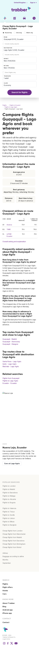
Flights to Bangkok (9, 525)
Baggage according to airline (13, 556)
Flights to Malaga (8, 496)
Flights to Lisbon (8, 518)
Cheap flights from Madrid (12, 537)
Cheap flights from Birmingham (13, 544)
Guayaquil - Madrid (9, 339)
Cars (4, 594)
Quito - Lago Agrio (9, 364)
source (4, 444)
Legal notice (6, 639)
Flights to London (9, 486)
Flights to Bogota (8, 503)
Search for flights (19, 92)
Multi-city (29, 32)
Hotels (5, 591)
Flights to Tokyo (8, 512)
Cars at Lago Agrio (12, 463)
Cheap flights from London (12, 531)
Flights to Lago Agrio (10, 381)
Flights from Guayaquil (10, 378)
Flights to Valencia (9, 508)
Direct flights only (10, 72)
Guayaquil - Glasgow (10, 344)
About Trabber (8, 603)
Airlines (5, 553)
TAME (9, 229)
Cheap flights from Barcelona (13, 541)
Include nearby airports (12, 44)
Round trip (8, 32)
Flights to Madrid (8, 489)
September (6, 563)
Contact (5, 622)
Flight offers (7, 587)
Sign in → (33, 2)
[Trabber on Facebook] (8, 644)
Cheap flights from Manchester (14, 534)
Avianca (9, 225)
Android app (7, 610)
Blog (4, 606)
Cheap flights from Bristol (11, 547)
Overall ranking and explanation (14, 241)
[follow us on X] (11, 644)
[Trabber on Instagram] (4, 644)
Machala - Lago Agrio (10, 366)
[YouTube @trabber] (16, 644)
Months (5, 560)
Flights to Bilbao (8, 522)
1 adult (6, 78)
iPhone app (7, 613)
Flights (5, 584)
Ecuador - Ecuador (9, 383)
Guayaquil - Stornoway (11, 342)
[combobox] (19, 38)
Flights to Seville (8, 515)
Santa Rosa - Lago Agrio (11, 361)
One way (19, 32)
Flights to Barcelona (9, 493)
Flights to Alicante (9, 499)
